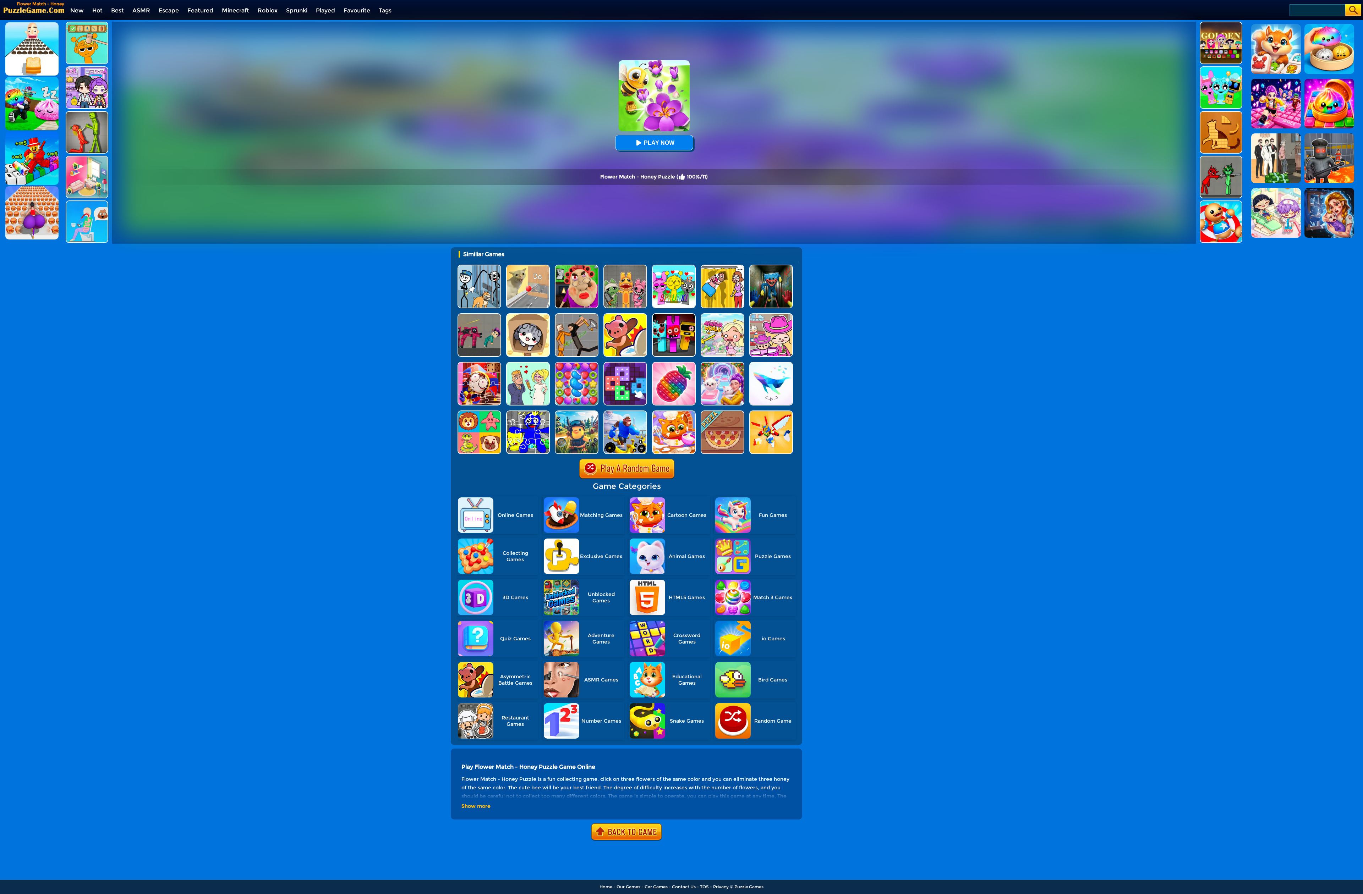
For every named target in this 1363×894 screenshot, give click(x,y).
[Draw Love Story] (528, 364)
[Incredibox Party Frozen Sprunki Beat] (1221, 69)
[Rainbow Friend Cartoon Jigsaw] (528, 413)
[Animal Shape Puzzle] (1221, 113)
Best (117, 10)
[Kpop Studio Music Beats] (1221, 24)
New (77, 10)
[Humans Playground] (576, 316)
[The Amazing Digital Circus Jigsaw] (479, 364)
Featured (200, 10)
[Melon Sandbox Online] (87, 113)
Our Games (628, 886)
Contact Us (684, 886)
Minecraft (235, 10)
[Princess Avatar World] (722, 316)
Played (325, 10)
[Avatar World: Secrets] (87, 69)
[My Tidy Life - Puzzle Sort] (87, 158)
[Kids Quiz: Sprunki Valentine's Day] (674, 267)
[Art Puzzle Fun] (625, 364)
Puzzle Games (748, 886)
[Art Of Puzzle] (771, 364)
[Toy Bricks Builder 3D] (771, 413)
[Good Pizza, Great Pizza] (722, 413)
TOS (704, 886)
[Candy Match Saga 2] (576, 364)
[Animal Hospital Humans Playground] (625, 267)
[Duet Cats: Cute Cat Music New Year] (722, 364)
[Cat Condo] (528, 316)
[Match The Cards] (479, 413)
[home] (34, 10)
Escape (169, 10)
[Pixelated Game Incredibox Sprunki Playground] (1221, 158)
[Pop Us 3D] (674, 364)
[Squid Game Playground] (479, 316)
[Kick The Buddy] (1221, 203)
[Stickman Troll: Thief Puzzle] (479, 267)
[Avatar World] (771, 316)
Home (606, 886)
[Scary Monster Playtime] (771, 267)
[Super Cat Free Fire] (576, 413)
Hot (97, 10)
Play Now (659, 143)
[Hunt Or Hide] (625, 316)
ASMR (141, 10)
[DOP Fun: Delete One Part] (722, 267)
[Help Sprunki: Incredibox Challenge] (87, 24)
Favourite (357, 10)
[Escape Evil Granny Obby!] (576, 267)
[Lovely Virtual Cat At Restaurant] (674, 413)
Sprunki (296, 10)
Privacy (721, 886)
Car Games (656, 886)
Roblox (268, 10)
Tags (385, 10)
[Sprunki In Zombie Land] (674, 316)
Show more (476, 806)
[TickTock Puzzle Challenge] (528, 267)
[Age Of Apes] (625, 413)
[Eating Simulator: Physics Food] (87, 203)
